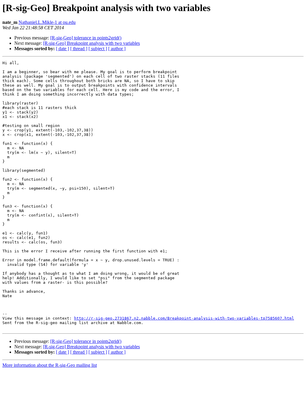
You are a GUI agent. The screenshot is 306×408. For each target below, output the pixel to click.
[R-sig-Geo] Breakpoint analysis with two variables (91, 43)
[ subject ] (97, 48)
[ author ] (117, 48)
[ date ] (62, 48)
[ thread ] (78, 48)
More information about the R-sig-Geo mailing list (49, 365)
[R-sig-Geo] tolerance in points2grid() (85, 37)
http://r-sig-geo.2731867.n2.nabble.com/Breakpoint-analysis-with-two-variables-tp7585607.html (184, 318)
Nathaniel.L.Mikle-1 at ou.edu (47, 22)
